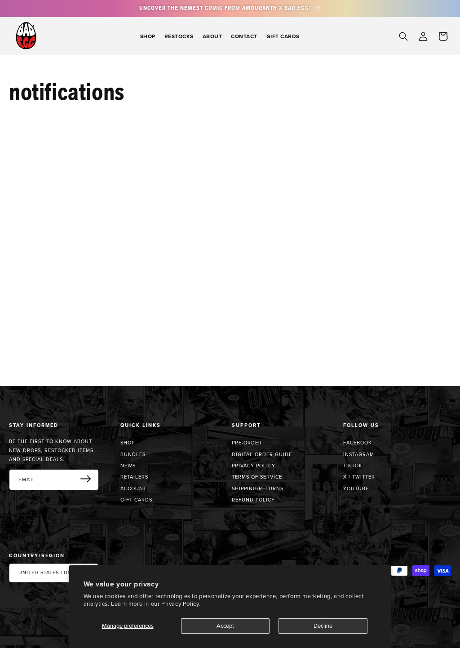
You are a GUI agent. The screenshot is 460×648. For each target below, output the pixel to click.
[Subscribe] (89, 479)
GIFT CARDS (136, 499)
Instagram (358, 454)
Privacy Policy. (180, 603)
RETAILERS (134, 476)
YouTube (356, 488)
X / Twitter (359, 476)
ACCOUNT (133, 488)
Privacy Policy (253, 465)
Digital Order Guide (262, 454)
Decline (323, 625)
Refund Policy (253, 499)
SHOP (127, 442)
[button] (147, 36)
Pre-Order (247, 442)
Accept (225, 625)
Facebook (357, 442)
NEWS (128, 465)
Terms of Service (257, 476)
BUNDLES (133, 454)
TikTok (353, 465)
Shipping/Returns (257, 488)
